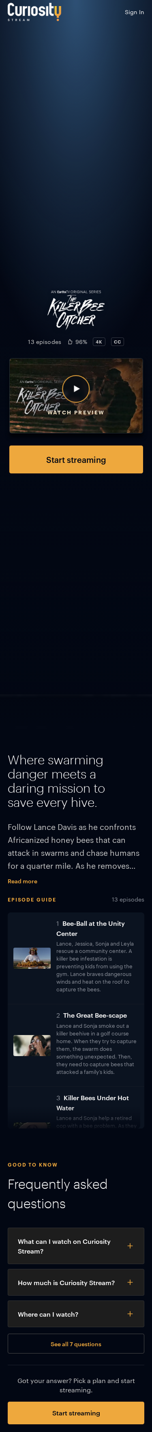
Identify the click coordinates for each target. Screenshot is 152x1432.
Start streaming (76, 459)
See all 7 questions (76, 1343)
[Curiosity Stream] (34, 12)
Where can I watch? (48, 1313)
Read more (22, 881)
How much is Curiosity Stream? (66, 1282)
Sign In (134, 12)
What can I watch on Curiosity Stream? (64, 1246)
